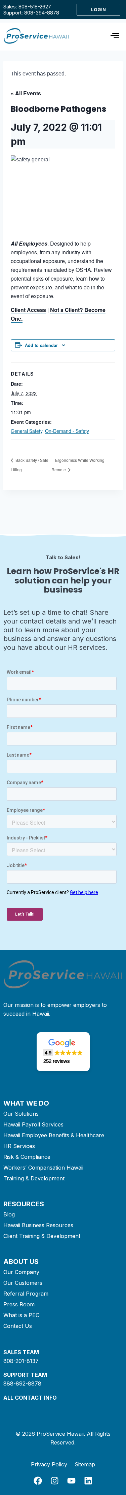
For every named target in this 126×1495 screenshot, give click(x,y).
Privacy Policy (49, 1464)
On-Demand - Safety (67, 430)
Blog (9, 1214)
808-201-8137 (21, 1361)
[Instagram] (54, 1480)
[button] (63, 1052)
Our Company (21, 1272)
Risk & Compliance (26, 1156)
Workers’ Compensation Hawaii (43, 1167)
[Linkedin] (88, 1480)
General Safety (26, 430)
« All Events (26, 93)
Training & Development (34, 1178)
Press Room (19, 1304)
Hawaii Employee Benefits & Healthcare (53, 1135)
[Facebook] (38, 1480)
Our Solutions (21, 1113)
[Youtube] (71, 1480)
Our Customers (22, 1282)
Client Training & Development (41, 1236)
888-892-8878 (22, 1383)
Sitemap (85, 1464)
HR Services (19, 1146)
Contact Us (17, 1326)
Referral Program (25, 1293)
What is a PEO (21, 1315)
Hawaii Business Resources (38, 1225)
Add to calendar (41, 345)
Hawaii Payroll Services (33, 1124)
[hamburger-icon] (114, 36)
